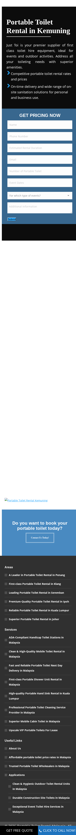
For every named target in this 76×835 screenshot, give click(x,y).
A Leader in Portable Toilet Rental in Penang (37, 575)
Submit (12, 219)
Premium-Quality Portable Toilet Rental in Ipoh (39, 601)
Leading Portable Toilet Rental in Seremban (36, 592)
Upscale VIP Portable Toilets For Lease (33, 730)
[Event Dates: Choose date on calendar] (68, 184)
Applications (17, 775)
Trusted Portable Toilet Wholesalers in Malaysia (39, 766)
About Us (15, 748)
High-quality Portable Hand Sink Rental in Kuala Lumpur (39, 696)
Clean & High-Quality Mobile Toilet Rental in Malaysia (37, 654)
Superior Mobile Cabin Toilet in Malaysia (34, 721)
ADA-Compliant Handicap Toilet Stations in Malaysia (36, 640)
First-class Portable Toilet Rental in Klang (35, 584)
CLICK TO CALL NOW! (59, 830)
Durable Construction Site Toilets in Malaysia (41, 797)
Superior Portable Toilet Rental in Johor (34, 619)
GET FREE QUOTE (19, 830)
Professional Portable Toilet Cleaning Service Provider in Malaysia (37, 710)
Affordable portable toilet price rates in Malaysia (40, 757)
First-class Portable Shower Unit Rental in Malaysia (35, 682)
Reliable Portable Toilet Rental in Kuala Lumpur (39, 610)
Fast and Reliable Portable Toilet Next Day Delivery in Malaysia (35, 668)
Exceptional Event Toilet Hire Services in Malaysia (38, 809)
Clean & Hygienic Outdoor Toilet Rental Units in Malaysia (41, 786)
